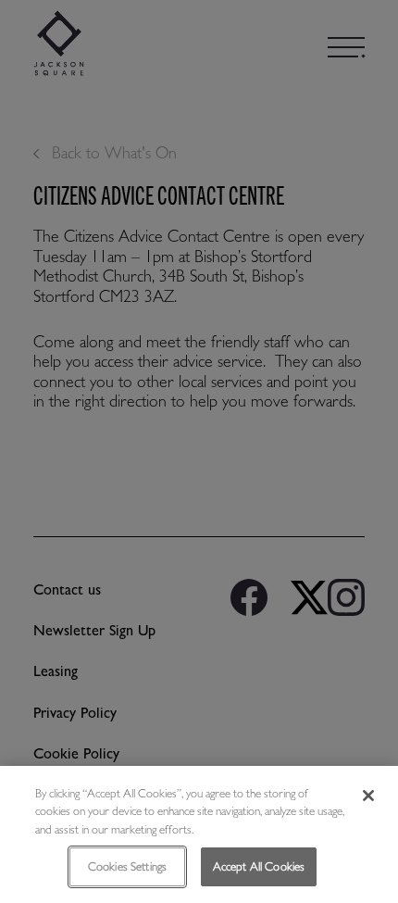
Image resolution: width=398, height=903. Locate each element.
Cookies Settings (127, 866)
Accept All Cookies (259, 866)
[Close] (368, 795)
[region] (199, 834)
